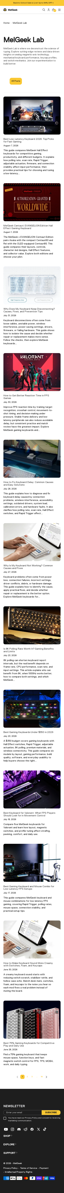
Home (6, 23)
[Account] (48, 10)
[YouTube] (5, 1129)
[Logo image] (10, 9)
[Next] (46, 1077)
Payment (44, 1168)
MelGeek (17, 1163)
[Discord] (18, 1129)
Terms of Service (28, 1168)
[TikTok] (45, 1129)
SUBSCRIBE (51, 1112)
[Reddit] (25, 1129)
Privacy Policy (10, 1168)
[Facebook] (32, 1129)
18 (42, 1077)
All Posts (15, 81)
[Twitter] (38, 1129)
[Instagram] (12, 1129)
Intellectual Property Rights (18, 1172)
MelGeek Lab (20, 23)
